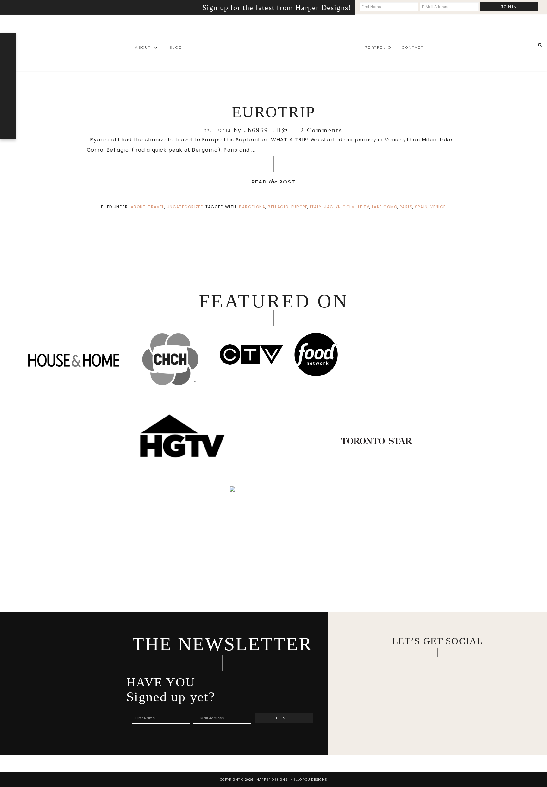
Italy (316, 206)
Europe (299, 206)
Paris (406, 206)
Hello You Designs (308, 779)
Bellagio (278, 206)
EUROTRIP (274, 112)
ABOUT (138, 206)
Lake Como (384, 206)
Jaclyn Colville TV (346, 206)
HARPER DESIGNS (273, 43)
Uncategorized (185, 206)
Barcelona (252, 206)
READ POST (273, 181)
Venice (438, 206)
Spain (421, 206)
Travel (156, 206)
